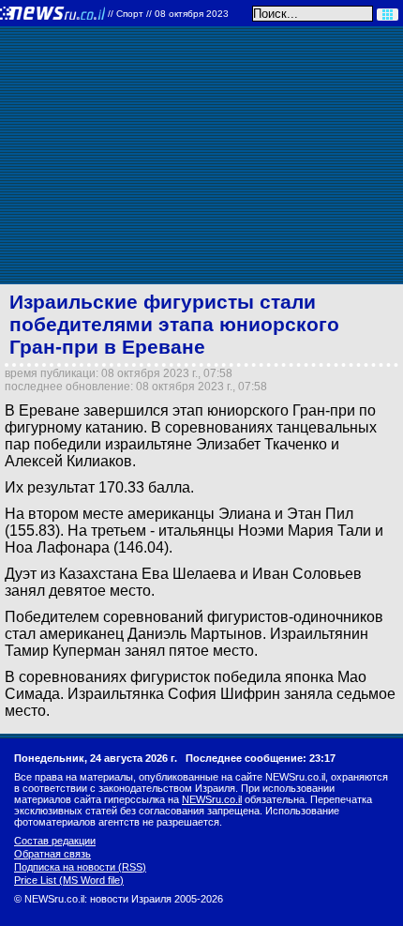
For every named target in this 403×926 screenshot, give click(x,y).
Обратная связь (52, 853)
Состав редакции (55, 840)
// (168, 13)
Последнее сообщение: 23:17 (261, 758)
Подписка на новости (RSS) (80, 867)
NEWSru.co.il (212, 799)
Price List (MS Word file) (69, 880)
